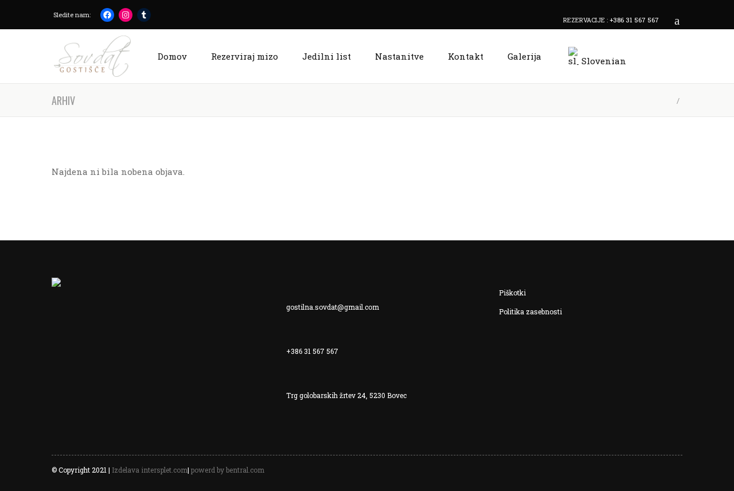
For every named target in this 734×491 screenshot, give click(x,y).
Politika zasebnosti (530, 311)
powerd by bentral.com (227, 469)
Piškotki (512, 292)
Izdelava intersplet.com (150, 469)
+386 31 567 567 (634, 19)
